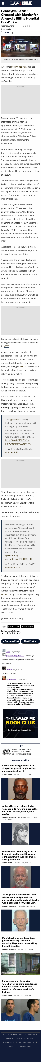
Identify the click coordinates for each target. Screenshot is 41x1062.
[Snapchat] (17, 634)
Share (7, 32)
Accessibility (28, 1038)
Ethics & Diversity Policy (26, 1042)
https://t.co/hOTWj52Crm (17, 440)
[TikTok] (7, 634)
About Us (22, 1034)
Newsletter (10, 1038)
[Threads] (12, 634)
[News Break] (20, 634)
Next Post (29, 641)
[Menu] (3, 3)
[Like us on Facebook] (5, 634)
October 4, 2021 (12, 452)
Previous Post (12, 641)
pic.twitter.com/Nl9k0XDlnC (18, 559)
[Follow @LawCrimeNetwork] (15, 634)
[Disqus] (20, 676)
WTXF (23, 366)
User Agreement (9, 1042)
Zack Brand (24, 818)
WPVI (6, 346)
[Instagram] (10, 634)
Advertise (31, 1034)
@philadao (14, 419)
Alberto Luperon (8, 26)
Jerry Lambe (7, 774)
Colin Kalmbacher (9, 906)
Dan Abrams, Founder (25, 1046)
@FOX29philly (11, 555)
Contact (11, 1046)
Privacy (19, 1038)
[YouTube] (2, 634)
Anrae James (13, 626)
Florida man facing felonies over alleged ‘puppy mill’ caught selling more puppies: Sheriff (19, 768)
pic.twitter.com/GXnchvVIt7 (18, 444)
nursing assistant (19, 67)
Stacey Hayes (27, 626)
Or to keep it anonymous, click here (21, 753)
